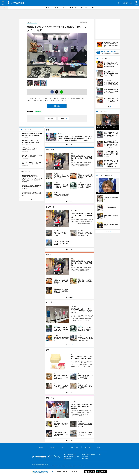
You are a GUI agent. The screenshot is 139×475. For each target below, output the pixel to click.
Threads (130, 3)
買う (64, 7)
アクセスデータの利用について (72, 456)
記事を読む (57, 106)
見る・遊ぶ (56, 7)
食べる (47, 7)
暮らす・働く (73, 7)
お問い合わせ (85, 456)
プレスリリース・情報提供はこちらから (91, 454)
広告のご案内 (68, 458)
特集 (92, 7)
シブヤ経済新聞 (15, 2)
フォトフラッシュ (32, 22)
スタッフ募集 (85, 458)
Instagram (126, 3)
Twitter (123, 3)
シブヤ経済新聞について (71, 454)
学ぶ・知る (84, 7)
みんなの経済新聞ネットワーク (40, 472)
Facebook (119, 3)
